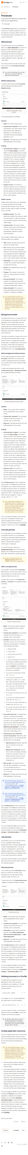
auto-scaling (13, 150)
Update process (16, 786)
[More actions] (26, 2)
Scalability (23, 525)
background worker (7, 549)
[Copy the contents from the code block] (22, 993)
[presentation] (14, 1005)
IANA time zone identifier (11, 727)
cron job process (20, 349)
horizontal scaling (13, 832)
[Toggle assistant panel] (23, 2)
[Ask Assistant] (25, 993)
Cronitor (13, 666)
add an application (12, 47)
